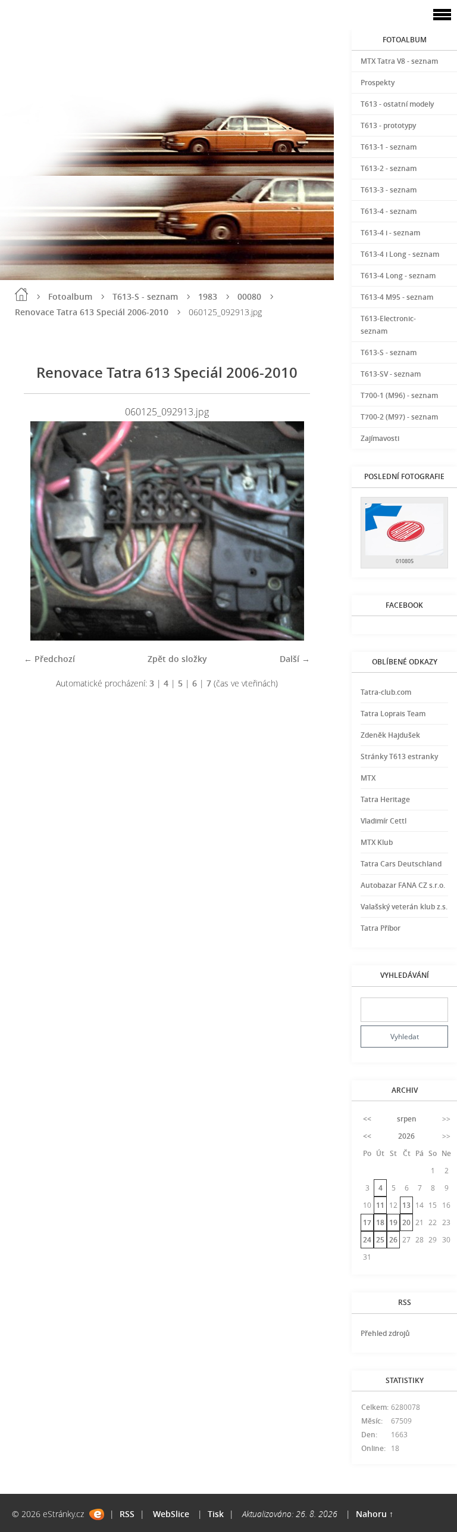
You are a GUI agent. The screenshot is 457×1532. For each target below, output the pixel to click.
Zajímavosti (380, 438)
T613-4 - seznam (389, 211)
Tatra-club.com (386, 692)
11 (380, 1205)
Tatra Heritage (385, 799)
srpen (407, 1119)
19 (393, 1222)
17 (367, 1222)
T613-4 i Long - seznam (400, 254)
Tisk (216, 1513)
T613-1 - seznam (389, 147)
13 (406, 1205)
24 (367, 1240)
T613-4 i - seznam (390, 233)
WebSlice (171, 1513)
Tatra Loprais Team (393, 713)
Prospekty (378, 82)
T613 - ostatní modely (397, 104)
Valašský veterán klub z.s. (404, 907)
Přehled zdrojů (385, 1333)
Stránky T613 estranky (399, 756)
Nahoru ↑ (374, 1513)
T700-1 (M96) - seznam (399, 395)
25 (380, 1240)
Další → (295, 658)
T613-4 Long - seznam (398, 276)
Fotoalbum (70, 296)
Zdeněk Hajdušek (390, 735)
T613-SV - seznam (391, 374)
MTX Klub (377, 842)
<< (367, 1119)
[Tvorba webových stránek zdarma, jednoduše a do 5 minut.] (96, 1514)
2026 (406, 1136)
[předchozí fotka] (43, 531)
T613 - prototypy (388, 125)
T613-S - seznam (145, 296)
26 (393, 1240)
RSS (127, 1513)
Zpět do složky (177, 658)
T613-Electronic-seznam (388, 324)
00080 (249, 296)
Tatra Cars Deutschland (401, 864)
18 (380, 1222)
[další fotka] (290, 531)
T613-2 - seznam (389, 168)
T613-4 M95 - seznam (397, 297)
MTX (368, 778)
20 (406, 1222)
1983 (207, 296)
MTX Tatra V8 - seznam (399, 61)
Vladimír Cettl (383, 821)
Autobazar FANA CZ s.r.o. (403, 885)
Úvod (21, 294)
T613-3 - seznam (389, 190)
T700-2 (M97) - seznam (399, 417)
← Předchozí (49, 658)
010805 (405, 561)
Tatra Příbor (380, 928)
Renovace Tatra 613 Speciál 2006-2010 (91, 312)
